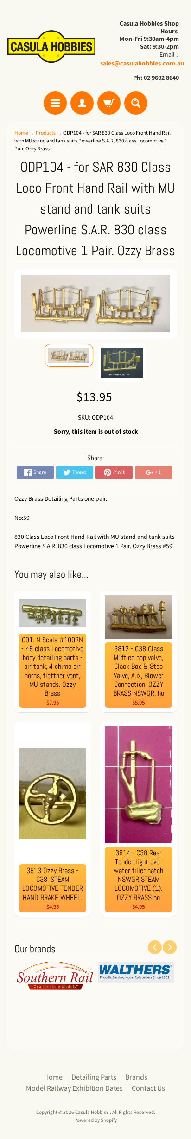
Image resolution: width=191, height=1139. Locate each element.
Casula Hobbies (92, 1112)
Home (21, 133)
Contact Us (148, 1088)
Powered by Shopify (95, 1120)
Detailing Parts (93, 1077)
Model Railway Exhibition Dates (74, 1088)
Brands (136, 1077)
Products (46, 133)
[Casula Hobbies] (51, 47)
